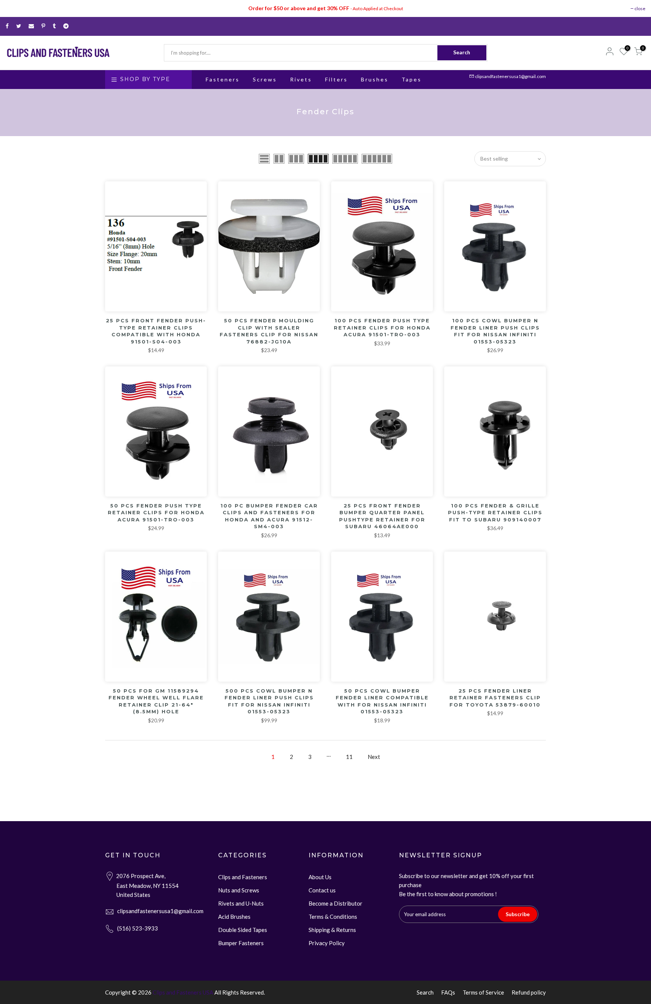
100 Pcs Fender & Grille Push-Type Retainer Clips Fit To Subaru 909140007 (495, 513)
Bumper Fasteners (241, 943)
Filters (336, 79)
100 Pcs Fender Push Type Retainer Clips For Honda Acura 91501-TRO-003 (382, 327)
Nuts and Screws (238, 890)
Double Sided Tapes (242, 929)
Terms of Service (483, 992)
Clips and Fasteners (242, 877)
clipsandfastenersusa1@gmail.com (510, 76)
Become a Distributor (335, 903)
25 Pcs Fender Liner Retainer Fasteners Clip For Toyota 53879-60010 (495, 698)
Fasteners (223, 79)
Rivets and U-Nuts (241, 903)
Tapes (412, 79)
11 (349, 756)
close (639, 8)
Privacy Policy (327, 943)
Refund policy (529, 992)
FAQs (448, 992)
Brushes (374, 79)
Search (461, 52)
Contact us (322, 890)
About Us (320, 877)
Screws (265, 79)
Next (374, 756)
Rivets (301, 79)
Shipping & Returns (332, 929)
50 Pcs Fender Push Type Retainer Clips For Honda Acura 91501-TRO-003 (156, 513)
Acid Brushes (234, 916)
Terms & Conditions (333, 916)
